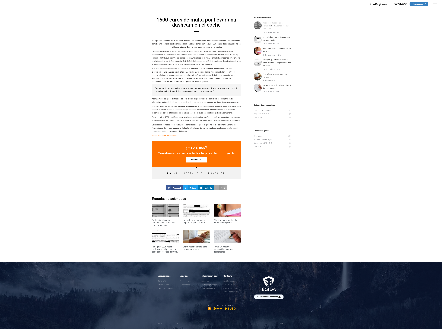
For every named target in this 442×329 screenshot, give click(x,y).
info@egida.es (378, 4)
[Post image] (258, 25)
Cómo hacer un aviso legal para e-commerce (195, 248)
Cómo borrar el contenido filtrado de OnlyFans (225, 221)
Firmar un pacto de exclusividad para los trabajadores (223, 249)
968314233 (400, 4)
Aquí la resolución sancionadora (164, 136)
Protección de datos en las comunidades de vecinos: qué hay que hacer (164, 222)
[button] (174, 187)
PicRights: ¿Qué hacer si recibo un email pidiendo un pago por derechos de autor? (165, 249)
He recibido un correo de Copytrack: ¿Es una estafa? (195, 221)
